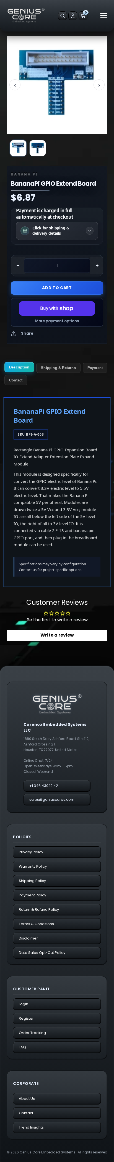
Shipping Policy (32, 880)
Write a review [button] (57, 635)
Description (19, 367)
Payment (95, 368)
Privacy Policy (31, 852)
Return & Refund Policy (39, 909)
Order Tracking (32, 1032)
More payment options (57, 321)
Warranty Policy (33, 866)
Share (27, 333)
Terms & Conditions (36, 924)
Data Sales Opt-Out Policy (42, 952)
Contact (15, 380)
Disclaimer (28, 938)
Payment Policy (32, 895)
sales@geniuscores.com (51, 799)
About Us (27, 1098)
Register (26, 1018)
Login (23, 1004)
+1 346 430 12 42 (43, 785)
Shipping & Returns (58, 368)
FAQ (22, 1047)
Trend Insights (31, 1127)
